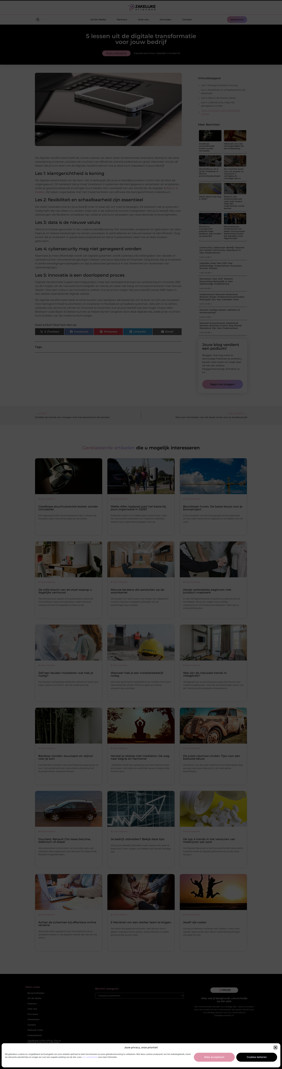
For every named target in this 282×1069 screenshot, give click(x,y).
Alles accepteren (214, 1057)
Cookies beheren (257, 1057)
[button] (275, 1047)
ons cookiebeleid (89, 1057)
